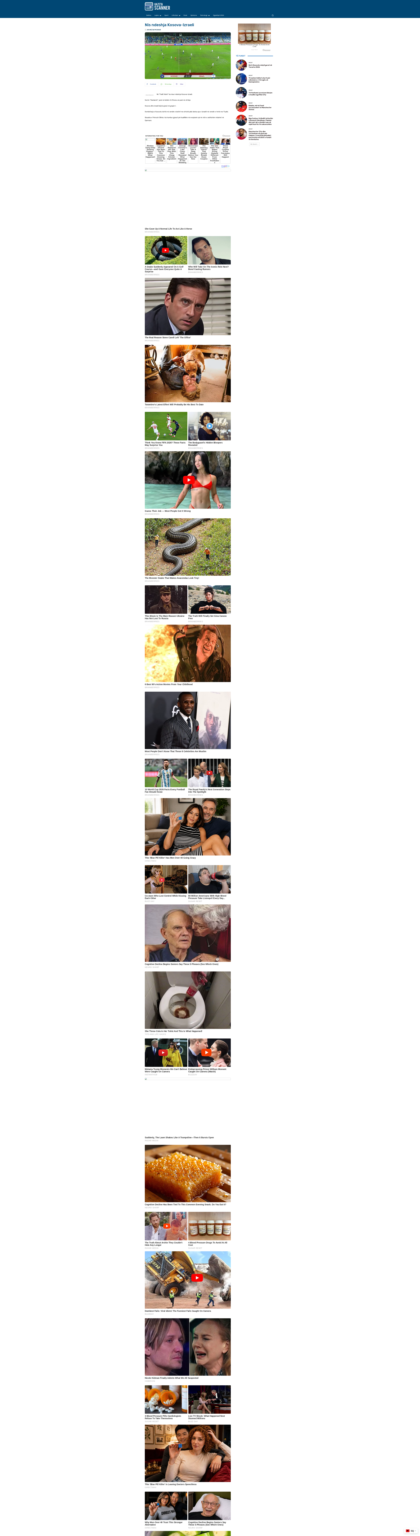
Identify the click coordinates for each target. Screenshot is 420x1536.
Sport (251, 62)
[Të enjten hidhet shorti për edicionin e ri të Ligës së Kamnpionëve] (241, 78)
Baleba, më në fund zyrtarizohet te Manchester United (260, 107)
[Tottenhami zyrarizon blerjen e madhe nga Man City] (241, 92)
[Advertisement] (188, 130)
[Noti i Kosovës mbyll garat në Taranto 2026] (241, 65)
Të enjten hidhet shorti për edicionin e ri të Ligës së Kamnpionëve (259, 80)
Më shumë (253, 144)
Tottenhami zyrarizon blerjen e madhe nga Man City (260, 94)
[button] (272, 15)
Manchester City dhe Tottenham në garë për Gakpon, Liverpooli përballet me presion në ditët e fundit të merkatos (260, 135)
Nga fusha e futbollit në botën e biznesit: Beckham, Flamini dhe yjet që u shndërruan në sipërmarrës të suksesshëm (261, 121)
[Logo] (161, 6)
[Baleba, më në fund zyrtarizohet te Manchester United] (241, 106)
